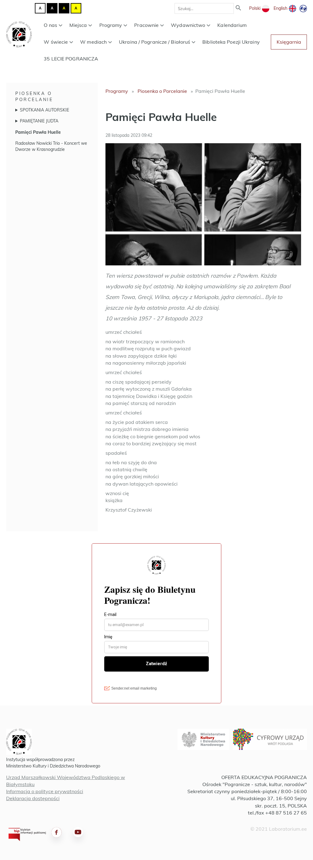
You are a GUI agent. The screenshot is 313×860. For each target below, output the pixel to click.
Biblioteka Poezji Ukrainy (231, 42)
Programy (110, 25)
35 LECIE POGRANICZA (71, 59)
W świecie (56, 42)
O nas (50, 25)
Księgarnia (289, 42)
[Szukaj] (238, 8)
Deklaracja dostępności (33, 798)
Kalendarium (232, 25)
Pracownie (146, 25)
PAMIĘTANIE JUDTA (39, 121)
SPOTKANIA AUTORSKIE (44, 110)
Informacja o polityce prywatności (44, 791)
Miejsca (78, 25)
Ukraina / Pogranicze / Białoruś (154, 42)
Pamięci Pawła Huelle (38, 132)
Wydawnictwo (188, 25)
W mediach (93, 42)
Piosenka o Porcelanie (162, 91)
